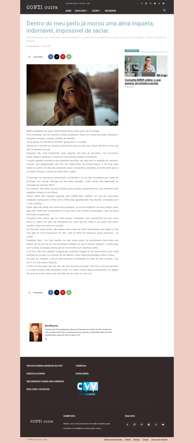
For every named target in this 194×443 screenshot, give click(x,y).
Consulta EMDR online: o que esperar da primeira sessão (143, 81)
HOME (68, 10)
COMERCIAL (81, 365)
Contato (145, 439)
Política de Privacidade (113, 439)
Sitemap (136, 439)
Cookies (128, 439)
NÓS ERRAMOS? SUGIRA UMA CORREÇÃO (45, 381)
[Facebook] (142, 3)
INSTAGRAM (110, 10)
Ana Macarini (34, 46)
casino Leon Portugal (159, 439)
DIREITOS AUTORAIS (36, 373)
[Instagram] (146, 3)
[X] (159, 3)
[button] (164, 10)
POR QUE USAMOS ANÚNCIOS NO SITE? (45, 365)
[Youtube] (163, 3)
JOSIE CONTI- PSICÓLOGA (38, 389)
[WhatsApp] (69, 56)
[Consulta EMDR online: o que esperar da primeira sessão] (146, 57)
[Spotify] (155, 3)
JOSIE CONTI (80, 10)
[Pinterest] (150, 3)
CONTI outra (129, 87)
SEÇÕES (95, 10)
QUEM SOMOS (82, 373)
